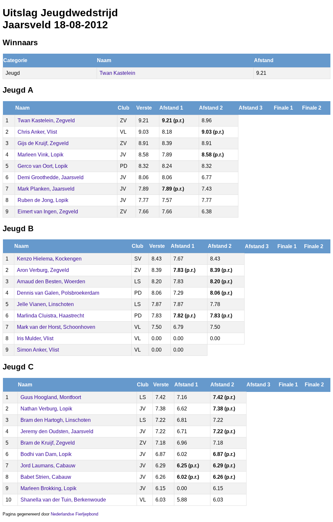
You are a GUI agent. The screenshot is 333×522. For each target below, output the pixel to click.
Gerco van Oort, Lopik (43, 166)
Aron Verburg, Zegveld (43, 270)
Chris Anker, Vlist (37, 132)
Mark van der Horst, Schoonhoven (56, 327)
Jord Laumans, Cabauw (47, 465)
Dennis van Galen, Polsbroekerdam (58, 293)
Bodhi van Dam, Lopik (46, 454)
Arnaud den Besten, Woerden (51, 281)
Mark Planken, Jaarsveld (46, 189)
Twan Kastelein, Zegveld (46, 120)
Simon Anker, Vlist (38, 350)
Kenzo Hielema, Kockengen (49, 258)
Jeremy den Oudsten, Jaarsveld (56, 431)
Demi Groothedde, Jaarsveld (51, 177)
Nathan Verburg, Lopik (46, 408)
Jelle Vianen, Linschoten (45, 304)
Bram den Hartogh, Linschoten (55, 420)
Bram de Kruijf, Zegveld (47, 443)
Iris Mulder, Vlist (35, 338)
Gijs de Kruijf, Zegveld (43, 143)
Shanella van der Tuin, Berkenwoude (63, 499)
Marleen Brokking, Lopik (48, 488)
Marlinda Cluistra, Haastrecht (50, 315)
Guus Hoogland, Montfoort (50, 397)
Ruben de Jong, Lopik (43, 200)
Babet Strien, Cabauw (45, 477)
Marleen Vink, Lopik (40, 154)
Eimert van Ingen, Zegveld (48, 211)
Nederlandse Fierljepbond (74, 514)
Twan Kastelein (117, 73)
